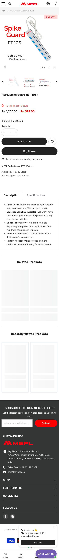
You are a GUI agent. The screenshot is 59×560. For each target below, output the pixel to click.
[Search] (10, 4)
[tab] (11, 195)
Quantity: (6, 126)
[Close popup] (54, 527)
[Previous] (49, 67)
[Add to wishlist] (52, 141)
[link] (15, 310)
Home (4, 11)
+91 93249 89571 (29, 467)
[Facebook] (5, 516)
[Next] (54, 67)
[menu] (3, 4)
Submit (46, 423)
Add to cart (24, 141)
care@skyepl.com (16, 472)
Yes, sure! (38, 542)
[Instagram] (12, 516)
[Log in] (48, 4)
